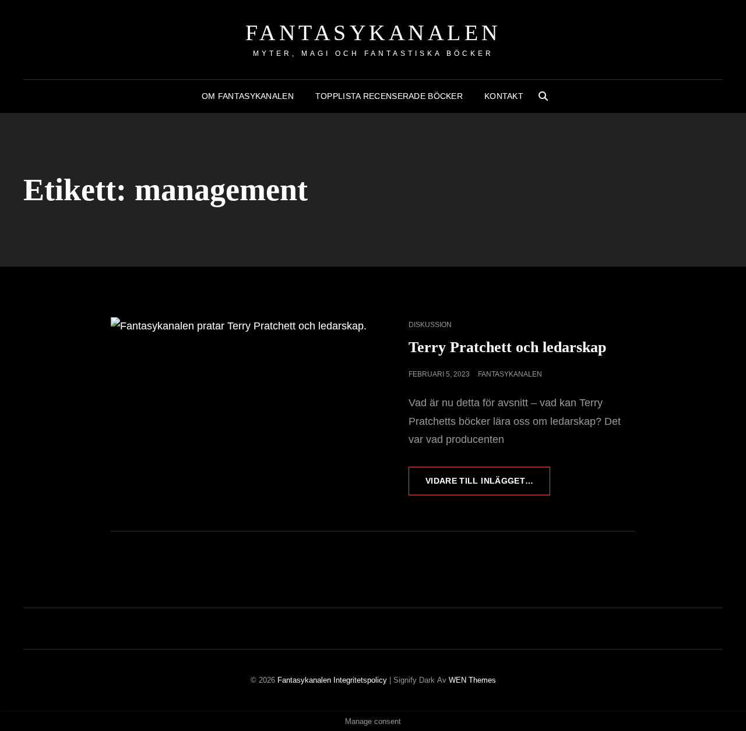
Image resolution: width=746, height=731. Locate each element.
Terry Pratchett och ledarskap (507, 347)
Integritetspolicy (360, 680)
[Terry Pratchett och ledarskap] (242, 391)
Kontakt (503, 96)
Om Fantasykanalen (248, 96)
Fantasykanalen (373, 32)
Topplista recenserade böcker (389, 96)
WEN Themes (472, 680)
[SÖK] (543, 96)
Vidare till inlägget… (487, 485)
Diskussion (430, 325)
